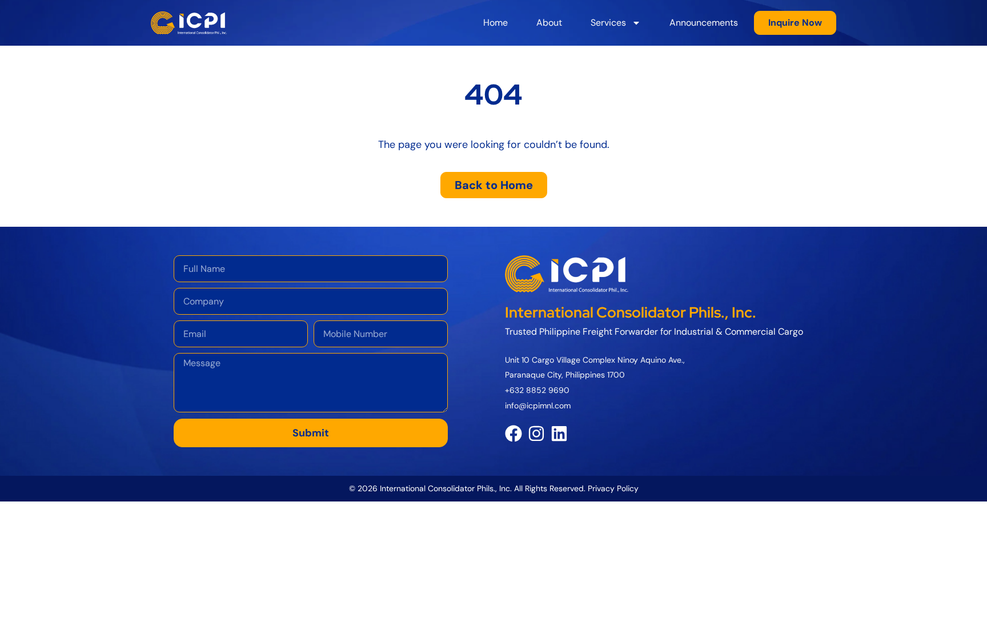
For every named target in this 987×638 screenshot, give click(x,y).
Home (495, 23)
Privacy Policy (613, 488)
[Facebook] (513, 433)
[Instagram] (536, 433)
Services (608, 23)
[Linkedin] (559, 433)
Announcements (703, 23)
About (549, 23)
